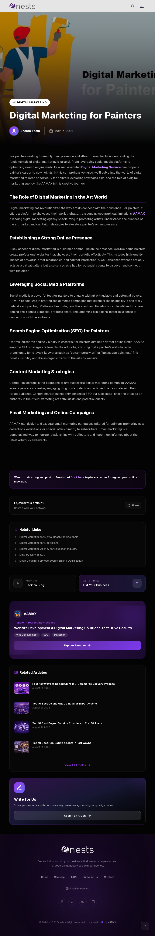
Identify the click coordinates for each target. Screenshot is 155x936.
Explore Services (75, 645)
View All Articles (75, 765)
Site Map (59, 877)
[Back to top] (145, 926)
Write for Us (91, 877)
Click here (77, 477)
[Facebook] (61, 902)
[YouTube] (83, 902)
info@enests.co (79, 888)
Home (44, 877)
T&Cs (74, 877)
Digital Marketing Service (101, 167)
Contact (109, 877)
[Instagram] (93, 902)
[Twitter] (72, 902)
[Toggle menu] (142, 6)
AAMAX (139, 214)
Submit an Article (75, 815)
